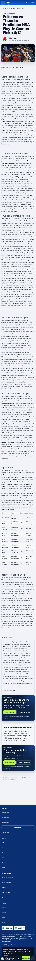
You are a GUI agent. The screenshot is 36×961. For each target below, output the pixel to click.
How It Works (6, 892)
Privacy (4, 917)
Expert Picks (5, 812)
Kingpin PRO (18, 827)
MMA (3, 867)
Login (32, 3)
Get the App (5, 832)
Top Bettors (5, 822)
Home (5, 8)
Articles (12, 8)
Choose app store (24, 712)
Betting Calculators (7, 877)
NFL (3, 842)
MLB (3, 852)
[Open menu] (3, 3)
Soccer (4, 862)
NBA (3, 847)
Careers (4, 912)
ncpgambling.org (6, 941)
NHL (3, 857)
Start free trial (9, 712)
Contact (4, 907)
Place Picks (5, 817)
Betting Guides (6, 882)
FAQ (3, 897)
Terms (3, 922)
